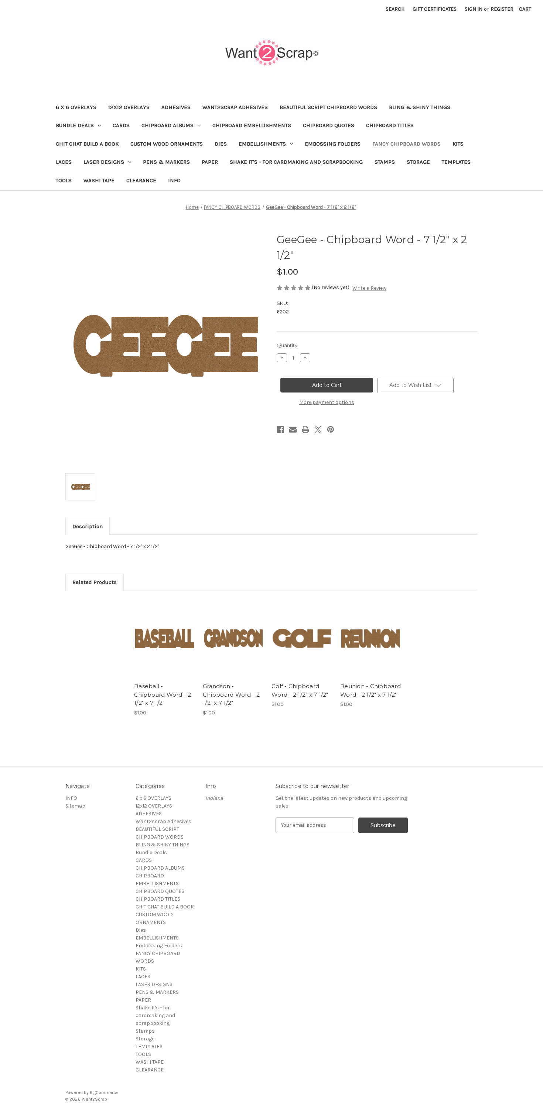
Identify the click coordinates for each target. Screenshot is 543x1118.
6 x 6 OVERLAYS (76, 107)
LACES (64, 162)
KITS (458, 143)
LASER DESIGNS (103, 162)
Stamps (385, 162)
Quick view (164, 632)
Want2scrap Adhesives (235, 107)
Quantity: (287, 345)
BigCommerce (104, 1092)
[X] (318, 429)
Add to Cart (164, 645)
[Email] (293, 429)
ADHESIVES (176, 107)
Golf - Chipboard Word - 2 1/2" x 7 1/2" (300, 690)
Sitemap (75, 806)
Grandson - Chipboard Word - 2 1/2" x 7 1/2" (231, 694)
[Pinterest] (330, 429)
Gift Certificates (435, 9)
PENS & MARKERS (166, 162)
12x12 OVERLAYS (129, 107)
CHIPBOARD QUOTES (328, 125)
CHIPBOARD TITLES (390, 125)
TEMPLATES (456, 162)
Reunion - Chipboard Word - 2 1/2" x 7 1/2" (370, 690)
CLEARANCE (141, 180)
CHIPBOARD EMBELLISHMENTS (251, 125)
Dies (221, 143)
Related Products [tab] (94, 582)
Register (502, 9)
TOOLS (64, 180)
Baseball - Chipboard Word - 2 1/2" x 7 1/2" (162, 694)
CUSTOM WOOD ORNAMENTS (166, 143)
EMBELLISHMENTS (262, 143)
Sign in (473, 9)
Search (395, 9)
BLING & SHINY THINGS (419, 107)
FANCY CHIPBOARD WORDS (406, 143)
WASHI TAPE (99, 180)
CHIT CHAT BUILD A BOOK (87, 143)
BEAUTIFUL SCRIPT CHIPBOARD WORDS (328, 107)
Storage (418, 162)
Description (87, 526)
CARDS (121, 125)
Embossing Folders (333, 143)
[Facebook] (280, 429)
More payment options (326, 402)
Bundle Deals (75, 125)
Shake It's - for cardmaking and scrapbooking (296, 162)
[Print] (305, 429)
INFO (174, 180)
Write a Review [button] (369, 288)
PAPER (210, 162)
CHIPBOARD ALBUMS (167, 125)
